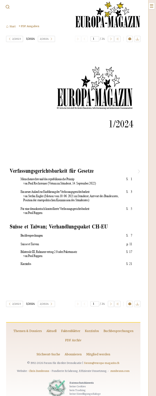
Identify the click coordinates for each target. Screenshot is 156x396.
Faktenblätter (70, 331)
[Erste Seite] (78, 39)
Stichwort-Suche (48, 354)
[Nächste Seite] (111, 39)
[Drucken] (130, 39)
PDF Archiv (73, 340)
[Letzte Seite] (117, 39)
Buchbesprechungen (118, 331)
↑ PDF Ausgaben (29, 26)
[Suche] (7, 8)
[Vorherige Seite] (84, 39)
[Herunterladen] (137, 39)
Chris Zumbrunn (39, 371)
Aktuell (51, 331)
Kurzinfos (92, 331)
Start (11, 26)
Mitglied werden (98, 354)
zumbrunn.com (120, 371)
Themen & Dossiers (27, 331)
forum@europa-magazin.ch (101, 363)
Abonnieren (73, 354)
